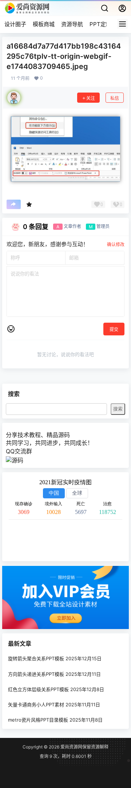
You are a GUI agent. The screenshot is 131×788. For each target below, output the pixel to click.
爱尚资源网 (70, 747)
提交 (114, 329)
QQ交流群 (19, 451)
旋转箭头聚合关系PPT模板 (36, 659)
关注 (90, 98)
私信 (114, 98)
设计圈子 (15, 24)
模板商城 (44, 24)
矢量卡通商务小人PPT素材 (36, 704)
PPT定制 (100, 24)
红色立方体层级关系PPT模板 (38, 689)
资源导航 (72, 24)
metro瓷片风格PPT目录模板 (38, 720)
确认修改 (115, 244)
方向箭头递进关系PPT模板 (36, 674)
